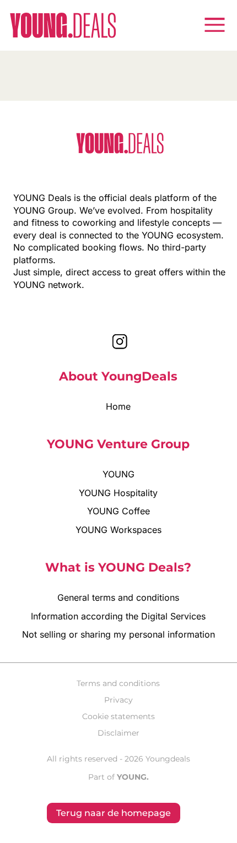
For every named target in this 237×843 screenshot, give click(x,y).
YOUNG (118, 473)
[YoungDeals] (63, 25)
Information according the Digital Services (118, 616)
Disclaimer (118, 732)
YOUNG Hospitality (118, 492)
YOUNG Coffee (118, 510)
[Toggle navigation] (214, 25)
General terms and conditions (118, 597)
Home (118, 406)
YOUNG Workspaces (118, 529)
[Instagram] (120, 341)
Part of (118, 777)
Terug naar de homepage (113, 812)
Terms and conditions (118, 683)
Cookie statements (118, 716)
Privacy (118, 699)
